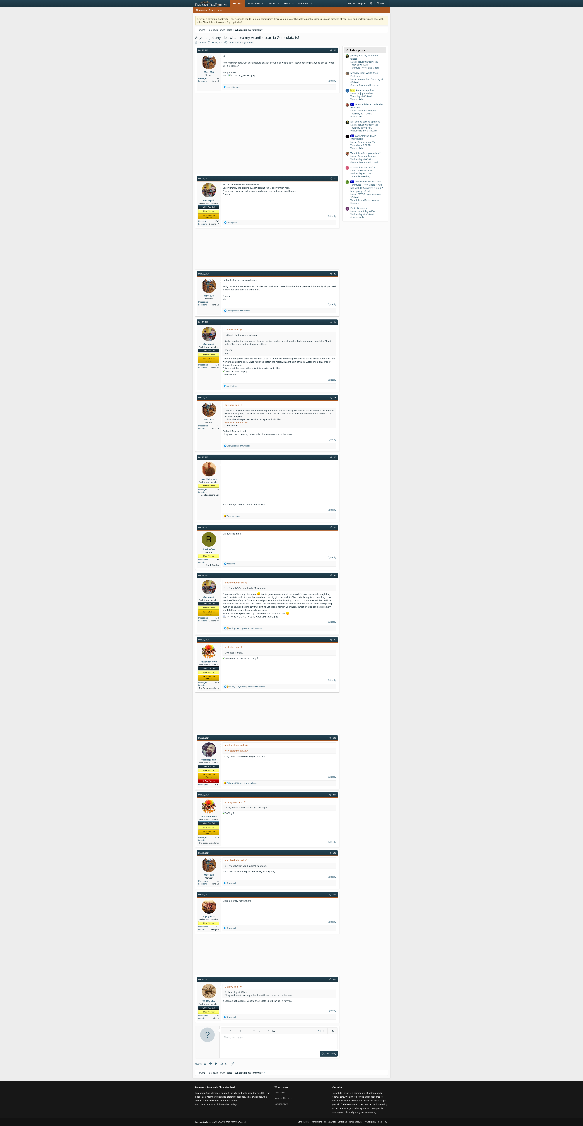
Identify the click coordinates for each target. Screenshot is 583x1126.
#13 (334, 894)
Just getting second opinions (365, 121)
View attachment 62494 (236, 750)
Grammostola (357, 217)
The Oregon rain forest (209, 688)
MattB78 (202, 42)
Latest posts (357, 50)
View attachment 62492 (236, 422)
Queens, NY (214, 223)
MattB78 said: (232, 329)
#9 (335, 639)
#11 (334, 794)
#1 (335, 50)
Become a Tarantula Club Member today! (216, 1104)
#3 (335, 273)
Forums (237, 3)
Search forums (216, 10)
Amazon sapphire (362, 90)
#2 (335, 178)
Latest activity (281, 1103)
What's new (254, 3)
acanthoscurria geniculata (241, 42)
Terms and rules (356, 1122)
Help (380, 1122)
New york (215, 929)
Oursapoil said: (232, 404)
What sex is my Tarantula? (363, 130)
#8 (335, 575)
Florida (216, 1018)
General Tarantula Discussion (365, 85)
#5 (335, 397)
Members (303, 3)
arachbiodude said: (234, 582)
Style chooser (303, 1122)
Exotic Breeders (358, 208)
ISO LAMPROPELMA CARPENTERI (363, 137)
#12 (334, 853)
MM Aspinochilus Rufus (362, 167)
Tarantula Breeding (360, 176)
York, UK (215, 81)
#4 (335, 322)
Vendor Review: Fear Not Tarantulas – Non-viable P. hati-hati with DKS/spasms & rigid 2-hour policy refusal (367, 186)
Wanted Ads (356, 99)
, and (245, 628)
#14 (334, 979)
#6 (335, 457)
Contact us (342, 1122)
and (238, 310)
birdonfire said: (232, 647)
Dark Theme (317, 1122)
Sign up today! (234, 22)
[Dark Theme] (371, 3)
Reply (333, 80)
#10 (334, 737)
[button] (262, 3)
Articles (272, 3)
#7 (335, 527)
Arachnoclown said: (234, 745)
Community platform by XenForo (220, 1122)
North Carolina (212, 565)
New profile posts (283, 1098)
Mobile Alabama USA (210, 494)
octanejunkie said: (234, 802)
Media (287, 3)
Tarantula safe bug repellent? (365, 153)
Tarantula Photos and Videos (364, 67)
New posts (201, 10)
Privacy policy (370, 1122)
